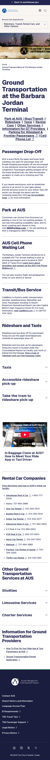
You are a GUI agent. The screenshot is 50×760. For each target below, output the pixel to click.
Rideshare (13, 122)
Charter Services (17, 615)
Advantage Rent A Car (17, 495)
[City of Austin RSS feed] (35, 748)
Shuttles (9, 590)
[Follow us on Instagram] (21, 748)
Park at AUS (13, 119)
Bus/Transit (34, 119)
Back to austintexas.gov (26, 2)
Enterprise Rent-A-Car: (17, 524)
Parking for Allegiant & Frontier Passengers (23, 133)
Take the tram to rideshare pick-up (17, 397)
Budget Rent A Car (15, 514)
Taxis (28, 122)
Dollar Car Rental (15, 519)
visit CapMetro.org (23, 310)
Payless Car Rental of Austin (21, 549)
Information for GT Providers (24, 129)
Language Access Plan (13, 706)
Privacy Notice (9, 733)
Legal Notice (8, 727)
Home (4, 64)
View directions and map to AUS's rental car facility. (24, 487)
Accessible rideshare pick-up (20, 381)
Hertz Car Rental (14, 539)
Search (46, 10)
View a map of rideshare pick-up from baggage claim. (21, 354)
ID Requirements (10, 711)
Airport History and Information (17, 701)
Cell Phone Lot (31, 137)
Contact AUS (8, 696)
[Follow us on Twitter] (28, 748)
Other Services (29, 125)
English (40, 10)
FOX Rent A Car (14, 534)
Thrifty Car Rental (15, 558)
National (10, 544)
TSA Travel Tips (10, 716)
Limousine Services (19, 602)
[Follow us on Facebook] (14, 748)
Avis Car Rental (14, 508)
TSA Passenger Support (14, 722)
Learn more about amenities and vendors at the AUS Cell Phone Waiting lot (24, 266)
